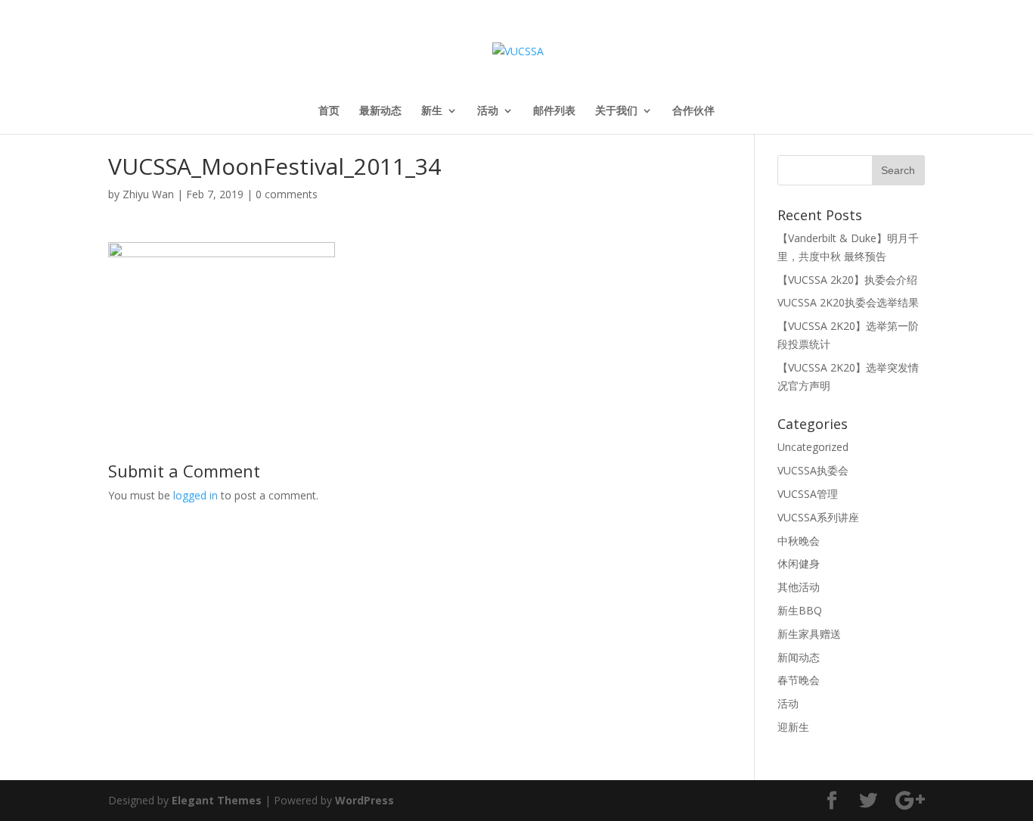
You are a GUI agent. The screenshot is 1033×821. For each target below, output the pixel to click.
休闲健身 (798, 563)
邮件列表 (554, 111)
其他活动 (798, 587)
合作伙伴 (693, 111)
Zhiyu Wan (148, 194)
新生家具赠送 (809, 634)
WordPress (364, 800)
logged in (195, 495)
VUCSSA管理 (807, 494)
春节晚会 (798, 680)
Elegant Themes (217, 800)
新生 (431, 111)
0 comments (287, 194)
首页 (329, 111)
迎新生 (793, 727)
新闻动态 (798, 657)
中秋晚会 (798, 540)
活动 (487, 111)
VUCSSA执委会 (812, 470)
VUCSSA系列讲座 (818, 517)
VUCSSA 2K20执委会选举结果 (848, 302)
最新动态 (380, 111)
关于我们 (616, 111)
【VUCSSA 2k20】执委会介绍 (847, 279)
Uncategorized (812, 447)
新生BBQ (799, 610)
